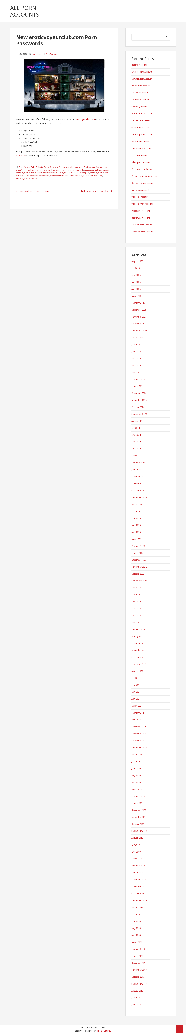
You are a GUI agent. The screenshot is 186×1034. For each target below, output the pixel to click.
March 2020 (137, 789)
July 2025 (135, 344)
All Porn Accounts (24, 11)
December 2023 (138, 476)
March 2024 (137, 455)
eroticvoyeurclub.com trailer (62, 175)
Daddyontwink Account (142, 231)
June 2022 (136, 601)
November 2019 (139, 817)
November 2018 (139, 886)
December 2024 (138, 393)
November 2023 (139, 483)
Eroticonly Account (140, 99)
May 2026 (136, 282)
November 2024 (139, 400)
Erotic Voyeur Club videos (27, 170)
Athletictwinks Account (142, 224)
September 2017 (139, 983)
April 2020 (136, 782)
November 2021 (139, 650)
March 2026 (137, 296)
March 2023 (137, 539)
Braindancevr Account (141, 113)
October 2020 (137, 740)
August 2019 (137, 837)
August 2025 (137, 337)
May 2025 (136, 358)
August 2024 (137, 421)
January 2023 (137, 552)
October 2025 (137, 323)
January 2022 (137, 636)
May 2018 (136, 928)
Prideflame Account (140, 210)
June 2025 (136, 351)
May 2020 (136, 775)
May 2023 (136, 525)
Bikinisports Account (141, 162)
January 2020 (137, 803)
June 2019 (136, 851)
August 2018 (137, 907)
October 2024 (137, 407)
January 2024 (137, 469)
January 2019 (137, 872)
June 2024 (136, 434)
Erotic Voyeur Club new (48, 167)
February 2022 (138, 629)
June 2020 (136, 768)
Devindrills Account (140, 92)
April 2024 (136, 448)
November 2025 (139, 316)
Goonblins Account (140, 127)
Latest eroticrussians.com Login (34, 191)
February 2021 (138, 712)
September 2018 (139, 900)
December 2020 (138, 726)
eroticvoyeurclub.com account (96, 170)
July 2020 (135, 761)
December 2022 (138, 559)
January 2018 (137, 956)
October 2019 (137, 824)
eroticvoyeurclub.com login (54, 173)
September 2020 (139, 747)
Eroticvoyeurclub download (50, 170)
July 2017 (135, 997)
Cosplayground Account (142, 169)
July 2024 (135, 427)
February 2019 (138, 865)
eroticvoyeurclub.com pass (78, 173)
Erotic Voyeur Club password (71, 167)
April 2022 (136, 615)
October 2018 (137, 893)
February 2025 (138, 379)
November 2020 (139, 733)
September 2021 (139, 664)
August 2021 (137, 671)
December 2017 (138, 963)
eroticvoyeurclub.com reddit (37, 175)
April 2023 (136, 532)
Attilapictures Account (141, 141)
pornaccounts (37, 54)
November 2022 (139, 566)
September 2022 (139, 580)
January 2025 (137, 386)
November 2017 (139, 969)
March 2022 (137, 622)
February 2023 (138, 546)
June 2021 (136, 685)
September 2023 (139, 497)
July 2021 (135, 678)
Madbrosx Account (140, 190)
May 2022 (136, 608)
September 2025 (139, 330)
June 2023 (136, 518)
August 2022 (137, 587)
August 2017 (137, 990)
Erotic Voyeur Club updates (95, 167)
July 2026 (135, 268)
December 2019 (138, 810)
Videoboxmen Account (142, 203)
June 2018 (136, 921)
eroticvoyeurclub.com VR (26, 178)
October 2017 (137, 976)
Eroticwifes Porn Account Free (95, 191)
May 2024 (136, 441)
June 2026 (136, 275)
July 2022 (135, 594)
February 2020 (138, 796)
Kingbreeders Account (141, 71)
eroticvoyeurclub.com (85, 119)
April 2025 (136, 365)
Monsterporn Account (141, 134)
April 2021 (136, 698)
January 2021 (137, 719)
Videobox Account (139, 196)
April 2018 (136, 935)
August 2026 (137, 261)
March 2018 (137, 942)
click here (20, 155)
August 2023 (137, 504)
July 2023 (135, 511)
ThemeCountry (104, 1030)
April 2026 (136, 289)
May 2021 (136, 691)
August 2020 (137, 754)
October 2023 (137, 490)
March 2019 (137, 858)
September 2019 (139, 830)
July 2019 (135, 844)
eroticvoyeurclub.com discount (29, 173)
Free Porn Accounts (54, 54)
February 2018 (138, 949)
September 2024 (139, 414)
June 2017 (136, 1004)
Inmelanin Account (140, 155)
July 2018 (135, 914)
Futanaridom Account (141, 120)
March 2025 (137, 372)
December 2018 (138, 879)
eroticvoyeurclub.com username (88, 175)
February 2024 (138, 462)
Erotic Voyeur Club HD (28, 167)
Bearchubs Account (140, 217)
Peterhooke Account (141, 85)
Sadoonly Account (139, 106)
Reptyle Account (139, 64)
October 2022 (137, 573)
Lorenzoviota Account (141, 78)
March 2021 (137, 705)
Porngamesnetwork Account (144, 176)
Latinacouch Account (141, 148)
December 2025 (138, 309)
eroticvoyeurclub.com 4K (72, 170)
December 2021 (138, 643)
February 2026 (138, 302)
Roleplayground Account (142, 183)
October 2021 (137, 657)
